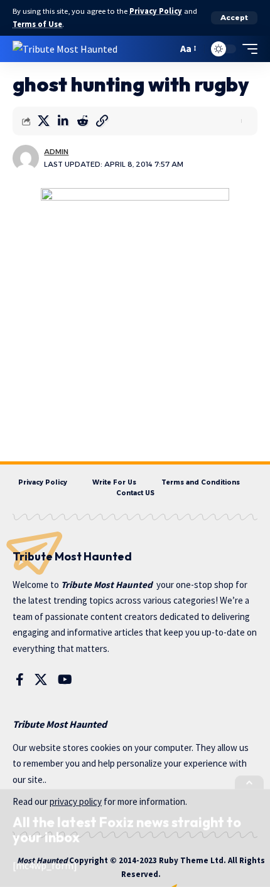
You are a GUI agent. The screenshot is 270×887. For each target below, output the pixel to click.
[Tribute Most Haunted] (65, 48)
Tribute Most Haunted (107, 584)
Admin (56, 151)
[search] (165, 49)
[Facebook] (20, 679)
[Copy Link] (102, 121)
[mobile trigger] (246, 49)
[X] (40, 679)
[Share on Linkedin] (63, 121)
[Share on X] (43, 121)
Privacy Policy (155, 11)
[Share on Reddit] (82, 121)
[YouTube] (65, 679)
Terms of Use (37, 24)
